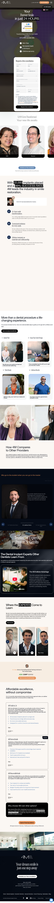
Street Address (19, 84)
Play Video (6, 652)
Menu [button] (51, 2)
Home (4, 894)
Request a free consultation (27, 107)
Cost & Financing (38, 894)
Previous (7, 641)
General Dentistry (29, 894)
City (17, 89)
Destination (45, 894)
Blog (50, 894)
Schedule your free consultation (27, 876)
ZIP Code (29, 89)
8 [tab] (23, 656)
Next (46, 641)
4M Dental (6, 2)
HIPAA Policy (33, 898)
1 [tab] (23, 300)
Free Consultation (44, 2)
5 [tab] (16, 656)
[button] (3, 524)
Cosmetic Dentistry (19, 894)
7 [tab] (21, 656)
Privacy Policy (35, 101)
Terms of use (48, 898)
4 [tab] (30, 300)
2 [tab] (9, 656)
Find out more (10, 622)
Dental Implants (10, 894)
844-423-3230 (36, 2)
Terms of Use (21, 102)
